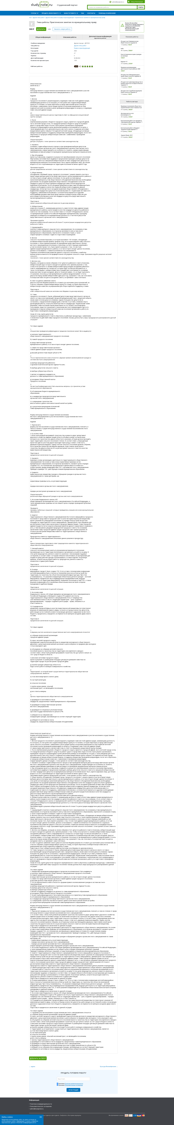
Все (30, 17)
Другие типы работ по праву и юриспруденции (60, 17)
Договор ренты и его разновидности (127, 114)
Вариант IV (124, 61)
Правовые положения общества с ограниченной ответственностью (131, 106)
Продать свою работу (50, 13)
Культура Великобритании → (109, 1066)
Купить (42, 29)
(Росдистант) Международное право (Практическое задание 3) (131, 75)
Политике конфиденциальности (26, 1122)
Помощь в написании (107, 13)
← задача (32, 1066)
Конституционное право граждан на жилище (131, 55)
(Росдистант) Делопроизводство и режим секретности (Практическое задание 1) (132, 83)
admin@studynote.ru (118, 2)
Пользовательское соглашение (41, 1106)
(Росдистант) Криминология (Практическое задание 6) (129, 42)
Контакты (91, 13)
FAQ (82, 13)
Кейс (122, 48)
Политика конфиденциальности (41, 1104)
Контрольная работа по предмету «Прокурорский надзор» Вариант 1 (131, 121)
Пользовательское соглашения (74, 1085)
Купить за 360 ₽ (39, 1058)
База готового (70, 13)
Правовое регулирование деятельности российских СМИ (130, 68)
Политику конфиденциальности (74, 1083)
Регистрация (73, 1090)
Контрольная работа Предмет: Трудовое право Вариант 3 (130, 128)
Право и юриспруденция (82, 48)
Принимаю (70, 1083)
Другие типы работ (38, 17)
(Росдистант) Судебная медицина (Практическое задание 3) (131, 91)
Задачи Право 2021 (127, 135)
